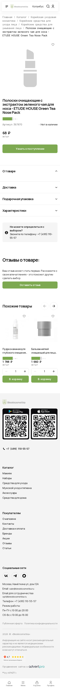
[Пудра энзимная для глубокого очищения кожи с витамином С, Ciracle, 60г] (15, 329)
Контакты (8, 523)
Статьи (6, 548)
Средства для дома (14, 497)
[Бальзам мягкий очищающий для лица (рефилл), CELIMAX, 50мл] (44, 329)
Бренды (7, 533)
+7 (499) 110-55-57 (17, 449)
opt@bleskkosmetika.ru (14, 596)
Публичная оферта (12, 623)
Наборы (7, 478)
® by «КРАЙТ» (9, 672)
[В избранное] (52, 44)
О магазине (9, 519)
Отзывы (7, 543)
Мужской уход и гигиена (17, 488)
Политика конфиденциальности (41, 623)
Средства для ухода (14, 483)
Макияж (7, 473)
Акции (6, 538)
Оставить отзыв (30, 285)
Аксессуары (9, 493)
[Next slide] (54, 306)
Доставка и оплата (13, 528)
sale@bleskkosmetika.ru (21, 588)
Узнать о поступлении (30, 148)
